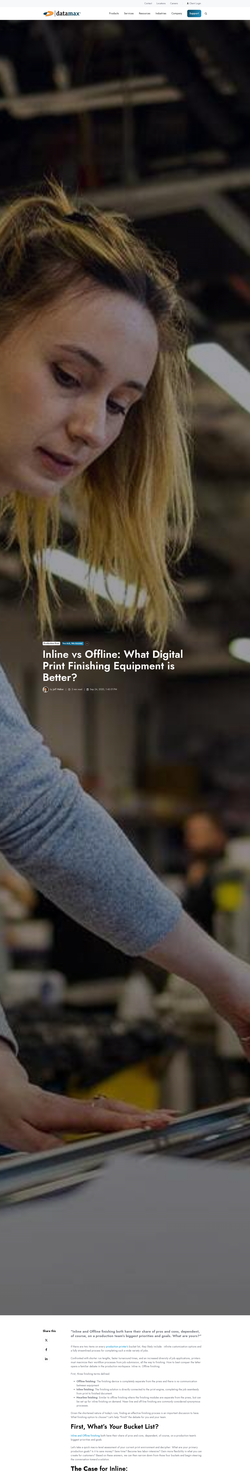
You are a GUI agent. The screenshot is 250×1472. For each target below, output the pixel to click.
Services (129, 13)
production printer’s (117, 1346)
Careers (174, 3)
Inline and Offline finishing (85, 1436)
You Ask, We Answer (72, 643)
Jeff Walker (58, 689)
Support (194, 13)
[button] (205, 13)
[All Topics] (87, 643)
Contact (148, 3)
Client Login (195, 3)
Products (114, 13)
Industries (161, 13)
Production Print (51, 643)
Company (176, 13)
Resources (144, 13)
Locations (161, 3)
